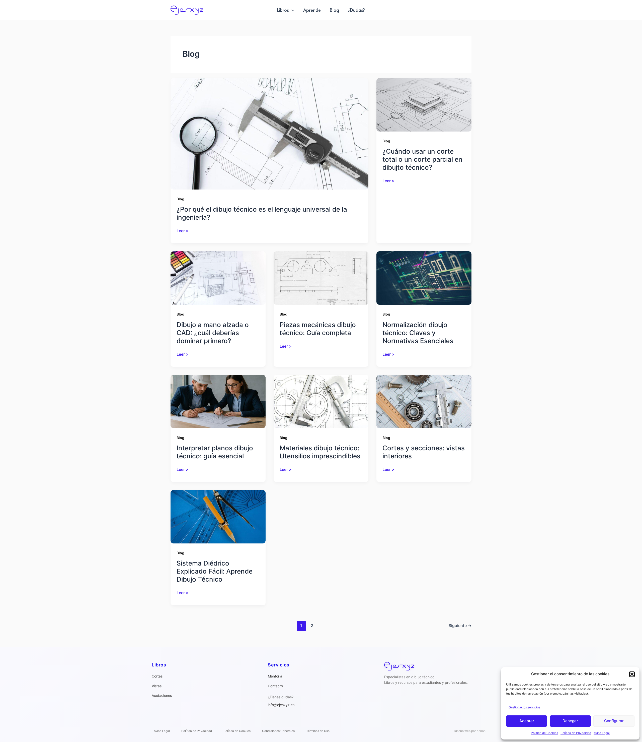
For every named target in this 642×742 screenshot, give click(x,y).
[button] (631, 674)
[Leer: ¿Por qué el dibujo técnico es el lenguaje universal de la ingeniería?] (269, 133)
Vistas (157, 686)
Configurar (614, 720)
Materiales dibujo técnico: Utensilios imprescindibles (320, 452)
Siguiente (460, 625)
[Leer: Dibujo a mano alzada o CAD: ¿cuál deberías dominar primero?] (218, 277)
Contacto (275, 686)
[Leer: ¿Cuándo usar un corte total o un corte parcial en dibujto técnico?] (423, 104)
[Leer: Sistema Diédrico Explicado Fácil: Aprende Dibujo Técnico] (218, 516)
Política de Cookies (544, 733)
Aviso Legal (602, 733)
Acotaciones (162, 695)
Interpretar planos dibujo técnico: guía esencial (215, 452)
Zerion (481, 731)
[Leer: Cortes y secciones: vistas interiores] (423, 401)
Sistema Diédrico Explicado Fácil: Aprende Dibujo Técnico (215, 571)
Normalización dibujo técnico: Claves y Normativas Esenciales (417, 333)
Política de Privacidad (575, 733)
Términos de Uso (318, 731)
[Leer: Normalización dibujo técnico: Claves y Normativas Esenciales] (423, 277)
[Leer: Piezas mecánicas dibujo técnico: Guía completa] (321, 277)
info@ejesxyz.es (281, 705)
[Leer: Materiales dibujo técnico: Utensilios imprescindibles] (321, 401)
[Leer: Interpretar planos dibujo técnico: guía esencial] (218, 401)
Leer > (183, 231)
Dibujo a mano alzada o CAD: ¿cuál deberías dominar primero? (213, 333)
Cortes (157, 676)
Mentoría (275, 676)
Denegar (570, 720)
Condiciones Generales (278, 731)
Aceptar (526, 720)
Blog (180, 199)
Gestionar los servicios (524, 707)
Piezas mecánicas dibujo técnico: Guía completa (318, 329)
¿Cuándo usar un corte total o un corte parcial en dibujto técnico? (422, 159)
